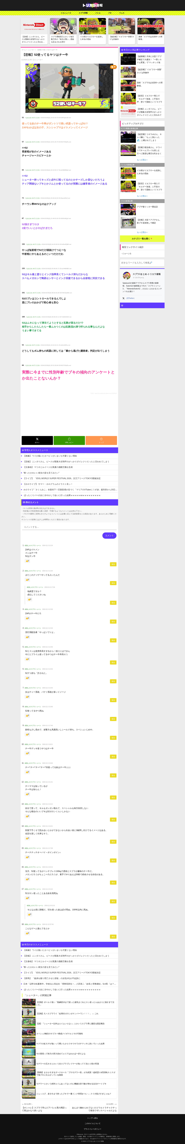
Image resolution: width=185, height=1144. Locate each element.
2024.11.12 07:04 (47, 924)
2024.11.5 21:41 (47, 782)
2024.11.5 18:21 (47, 744)
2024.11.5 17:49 (47, 725)
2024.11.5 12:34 (47, 628)
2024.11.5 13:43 (47, 688)
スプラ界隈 (83, 13)
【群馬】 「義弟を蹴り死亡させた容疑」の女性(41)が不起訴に (51, 978)
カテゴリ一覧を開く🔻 (142, 238)
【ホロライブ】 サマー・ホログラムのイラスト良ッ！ (48, 484)
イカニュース (66, 13)
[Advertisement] (69, 415)
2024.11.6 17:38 (47, 848)
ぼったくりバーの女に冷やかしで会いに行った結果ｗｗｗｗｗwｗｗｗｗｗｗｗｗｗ (62, 495)
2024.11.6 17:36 (49, 587)
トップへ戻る (92, 1118)
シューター (31, 50)
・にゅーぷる (126, 253)
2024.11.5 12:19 (47, 545)
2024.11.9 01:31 (49, 905)
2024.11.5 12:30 (47, 609)
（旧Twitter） (130, 298)
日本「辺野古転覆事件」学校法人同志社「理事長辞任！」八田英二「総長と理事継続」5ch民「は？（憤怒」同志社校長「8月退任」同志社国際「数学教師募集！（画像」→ (70, 984)
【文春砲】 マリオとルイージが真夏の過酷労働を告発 (48, 467)
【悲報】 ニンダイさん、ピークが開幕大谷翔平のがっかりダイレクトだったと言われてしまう (66, 461)
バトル (97, 13)
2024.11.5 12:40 (47, 647)
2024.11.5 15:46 (47, 706)
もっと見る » (142, 160)
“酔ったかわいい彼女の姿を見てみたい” (41, 473)
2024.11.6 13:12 (47, 804)
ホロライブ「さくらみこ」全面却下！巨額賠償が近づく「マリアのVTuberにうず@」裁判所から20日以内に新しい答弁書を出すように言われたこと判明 (70, 489)
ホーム (24, 50)
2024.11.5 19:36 (47, 763)
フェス (121, 13)
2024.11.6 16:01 (47, 826)
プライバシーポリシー (92, 1129)
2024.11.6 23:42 (47, 889)
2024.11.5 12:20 (47, 571)
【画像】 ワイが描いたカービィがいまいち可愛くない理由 (50, 456)
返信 (113, 564)
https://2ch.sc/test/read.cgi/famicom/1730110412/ (106, 393)
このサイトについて (92, 1123)
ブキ (110, 13)
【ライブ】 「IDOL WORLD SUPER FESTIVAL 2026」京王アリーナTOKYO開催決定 (62, 478)
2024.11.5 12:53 (47, 669)
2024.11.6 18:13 (47, 867)
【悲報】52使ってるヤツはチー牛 (47, 50)
